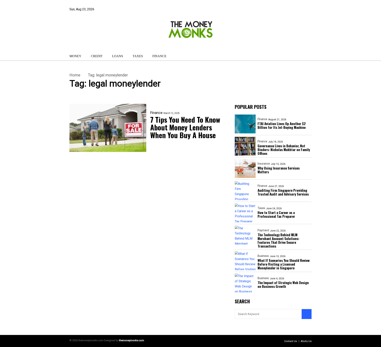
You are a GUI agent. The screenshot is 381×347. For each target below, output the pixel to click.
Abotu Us (306, 341)
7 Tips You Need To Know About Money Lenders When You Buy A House (185, 127)
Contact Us (290, 341)
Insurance (264, 163)
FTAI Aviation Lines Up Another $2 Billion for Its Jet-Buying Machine (282, 125)
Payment (263, 230)
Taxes (138, 56)
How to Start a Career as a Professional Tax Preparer (276, 214)
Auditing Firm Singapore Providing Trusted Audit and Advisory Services (283, 192)
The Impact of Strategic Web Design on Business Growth (283, 284)
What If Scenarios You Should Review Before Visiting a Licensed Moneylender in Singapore (284, 264)
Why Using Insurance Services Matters (279, 170)
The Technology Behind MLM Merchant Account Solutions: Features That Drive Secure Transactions (278, 240)
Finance (159, 56)
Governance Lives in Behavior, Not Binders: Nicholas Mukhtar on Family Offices (284, 149)
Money (75, 56)
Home (74, 75)
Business (263, 255)
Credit (97, 56)
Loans (117, 56)
